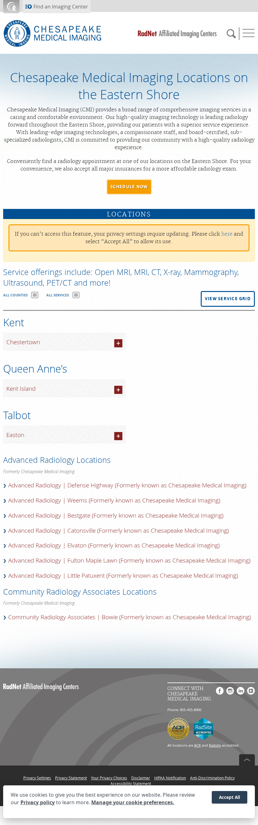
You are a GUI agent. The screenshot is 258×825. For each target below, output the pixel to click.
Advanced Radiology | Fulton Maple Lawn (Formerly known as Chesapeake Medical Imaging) (129, 560)
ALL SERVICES (57, 295)
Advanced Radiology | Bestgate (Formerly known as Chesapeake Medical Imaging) (115, 515)
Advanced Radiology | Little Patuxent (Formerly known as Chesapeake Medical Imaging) (123, 575)
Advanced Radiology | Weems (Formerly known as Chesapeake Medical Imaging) (114, 500)
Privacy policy (37, 802)
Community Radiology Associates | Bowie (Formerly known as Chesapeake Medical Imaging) (129, 617)
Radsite (215, 745)
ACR (197, 745)
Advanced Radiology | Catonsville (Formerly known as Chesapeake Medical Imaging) (118, 530)
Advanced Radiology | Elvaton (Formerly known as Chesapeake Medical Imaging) (114, 545)
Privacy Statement (71, 777)
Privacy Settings (37, 777)
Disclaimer (140, 777)
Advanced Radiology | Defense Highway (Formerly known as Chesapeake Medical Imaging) (127, 485)
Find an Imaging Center (60, 6)
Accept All (229, 797)
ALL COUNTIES (15, 295)
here (227, 234)
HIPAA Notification (170, 777)
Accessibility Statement (130, 783)
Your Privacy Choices (109, 777)
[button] (129, 187)
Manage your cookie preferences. (132, 802)
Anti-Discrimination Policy (212, 777)
